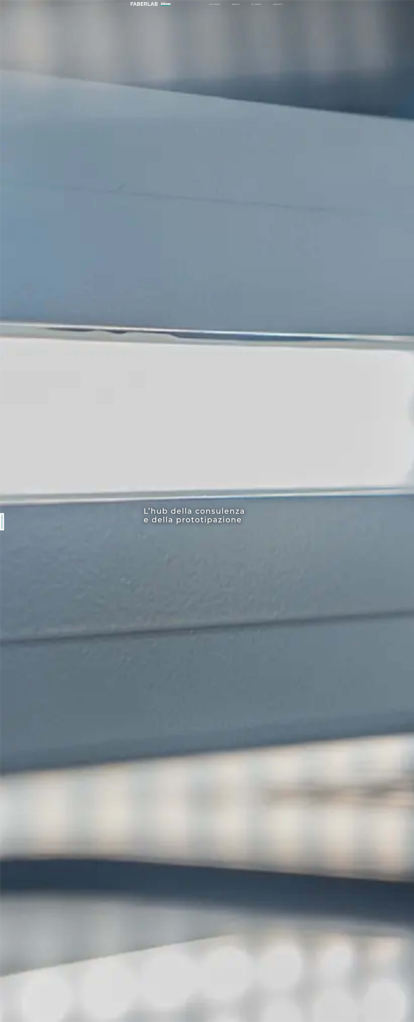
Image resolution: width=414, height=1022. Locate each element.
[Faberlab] (151, 5)
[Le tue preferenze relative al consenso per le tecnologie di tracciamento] (2, 521)
